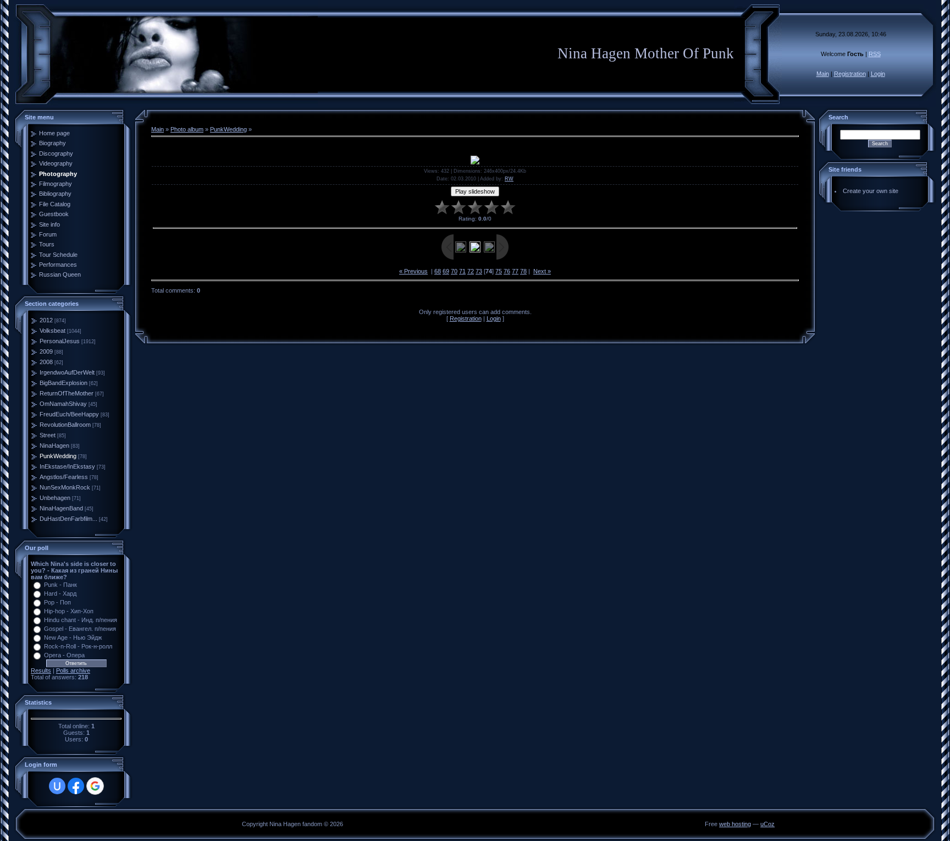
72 (470, 271)
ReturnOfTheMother (66, 393)
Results (41, 670)
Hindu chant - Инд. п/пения (80, 620)
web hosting (735, 824)
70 (454, 271)
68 (437, 271)
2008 (46, 362)
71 (462, 271)
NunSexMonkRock (65, 487)
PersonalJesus (60, 341)
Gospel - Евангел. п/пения (80, 628)
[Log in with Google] (95, 786)
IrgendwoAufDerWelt (67, 372)
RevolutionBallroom (65, 424)
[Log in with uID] (57, 786)
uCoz (767, 824)
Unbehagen (55, 497)
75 (498, 271)
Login (878, 73)
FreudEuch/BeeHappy (69, 414)
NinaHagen (54, 445)
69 (446, 271)
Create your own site (870, 191)
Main (822, 73)
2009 (46, 351)
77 (515, 271)
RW (509, 179)
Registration (850, 73)
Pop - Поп (57, 602)
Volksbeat (52, 330)
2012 (46, 320)
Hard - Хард (60, 593)
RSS (875, 54)
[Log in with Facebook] (76, 786)
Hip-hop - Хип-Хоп (68, 611)
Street (48, 435)
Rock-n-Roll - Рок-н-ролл (78, 646)
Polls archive (73, 670)
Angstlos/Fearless (64, 477)
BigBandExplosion (63, 383)
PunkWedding (58, 456)
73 (479, 271)
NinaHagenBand (61, 508)
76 (507, 271)
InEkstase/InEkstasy (67, 466)
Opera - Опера (64, 655)
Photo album (186, 129)
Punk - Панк (60, 584)
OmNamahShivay (63, 403)
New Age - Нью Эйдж (73, 637)
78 (523, 271)
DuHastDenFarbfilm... (68, 518)
